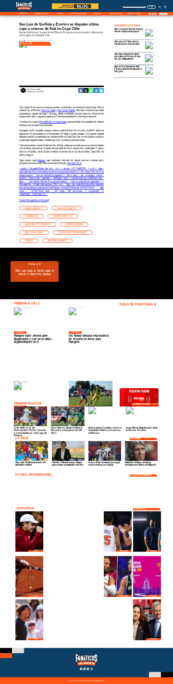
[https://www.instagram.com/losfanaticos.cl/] (152, 14)
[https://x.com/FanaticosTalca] (156, 14)
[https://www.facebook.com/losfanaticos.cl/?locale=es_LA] (150, 14)
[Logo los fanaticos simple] (24, 12)
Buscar (151, 7)
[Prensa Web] (23, 92)
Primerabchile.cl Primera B (37, 200)
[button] (33, 208)
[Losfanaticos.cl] (160, 6)
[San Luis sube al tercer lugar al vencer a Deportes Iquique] (112, 274)
